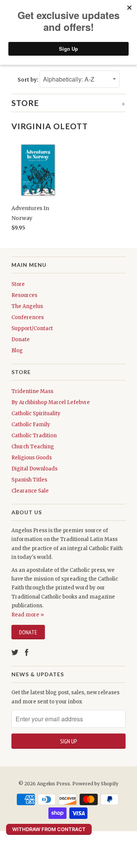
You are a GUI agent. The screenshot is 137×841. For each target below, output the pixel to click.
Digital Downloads (34, 468)
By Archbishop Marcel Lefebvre (50, 402)
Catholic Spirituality (36, 413)
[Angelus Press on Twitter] (14, 652)
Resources (24, 295)
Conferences (27, 317)
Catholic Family (30, 424)
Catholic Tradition (34, 435)
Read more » (27, 614)
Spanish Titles (29, 480)
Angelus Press (53, 783)
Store (18, 284)
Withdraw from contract (49, 829)
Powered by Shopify (95, 783)
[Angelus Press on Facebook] (26, 652)
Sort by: (29, 80)
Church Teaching (32, 446)
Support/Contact (32, 328)
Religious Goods (31, 457)
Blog (17, 350)
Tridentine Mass (32, 391)
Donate (20, 339)
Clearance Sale (30, 491)
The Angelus (27, 306)
